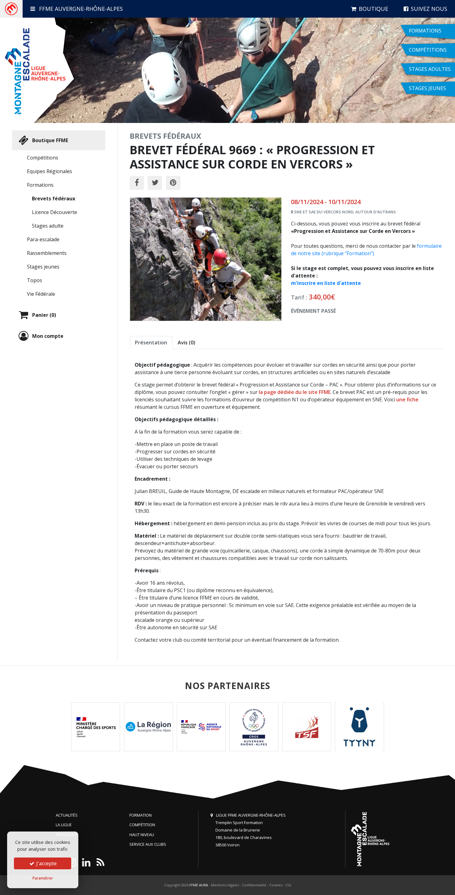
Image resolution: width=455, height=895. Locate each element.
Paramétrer (42, 878)
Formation (140, 815)
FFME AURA (198, 885)
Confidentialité (254, 885)
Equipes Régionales (49, 171)
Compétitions (42, 157)
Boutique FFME (50, 140)
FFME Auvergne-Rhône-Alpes (80, 8)
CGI (288, 885)
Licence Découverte (54, 212)
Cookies (275, 885)
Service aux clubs (147, 844)
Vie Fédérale (41, 293)
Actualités (67, 815)
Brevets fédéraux (53, 198)
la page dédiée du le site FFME (295, 392)
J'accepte (46, 863)
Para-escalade (43, 239)
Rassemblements (47, 253)
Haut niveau (141, 834)
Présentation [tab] (151, 342)
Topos (34, 280)
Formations (40, 184)
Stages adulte (47, 225)
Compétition (142, 824)
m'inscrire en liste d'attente (326, 283)
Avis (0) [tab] (186, 342)
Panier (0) (44, 315)
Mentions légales (225, 885)
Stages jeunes (43, 266)
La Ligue (64, 824)
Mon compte (47, 336)
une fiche (407, 399)
